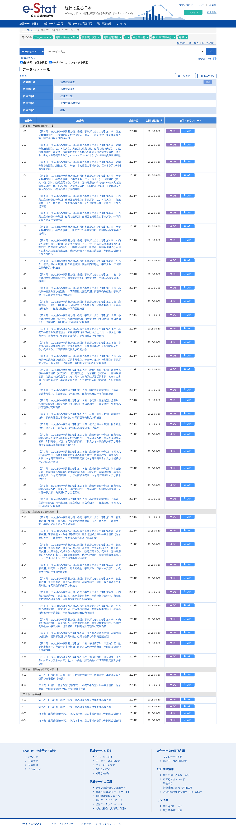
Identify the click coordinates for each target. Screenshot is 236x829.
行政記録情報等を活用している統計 (182, 792)
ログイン (193, 12)
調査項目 (168, 783)
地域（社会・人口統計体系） (111, 808)
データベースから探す (108, 761)
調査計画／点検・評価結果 (177, 787)
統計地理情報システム (108, 796)
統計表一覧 (66, 96)
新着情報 (33, 765)
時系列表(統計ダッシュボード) (112, 792)
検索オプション (29, 58)
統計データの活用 (53, 23)
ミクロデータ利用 (172, 756)
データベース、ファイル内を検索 (69, 62)
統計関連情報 (104, 23)
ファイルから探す (105, 765)
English (212, 5)
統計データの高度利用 (80, 23)
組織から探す (103, 773)
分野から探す (103, 769)
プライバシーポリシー (111, 824)
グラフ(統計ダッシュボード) (111, 787)
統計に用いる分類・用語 (176, 775)
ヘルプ (200, 5)
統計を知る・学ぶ (172, 806)
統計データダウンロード (109, 800)
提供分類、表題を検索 (35, 62)
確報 (62, 110)
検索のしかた (205, 58)
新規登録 (211, 12)
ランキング (34, 769)
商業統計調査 (67, 82)
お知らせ (33, 756)
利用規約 (86, 824)
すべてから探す (104, 756)
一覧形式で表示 (207, 76)
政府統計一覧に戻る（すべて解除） (196, 43)
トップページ (29, 30)
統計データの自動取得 (175, 761)
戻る (24, 76)
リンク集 (121, 23)
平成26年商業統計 (70, 103)
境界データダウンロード (109, 804)
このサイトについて (62, 824)
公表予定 (33, 761)
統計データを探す (29, 23)
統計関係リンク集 (172, 810)
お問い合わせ (185, 5)
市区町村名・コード (174, 779)
